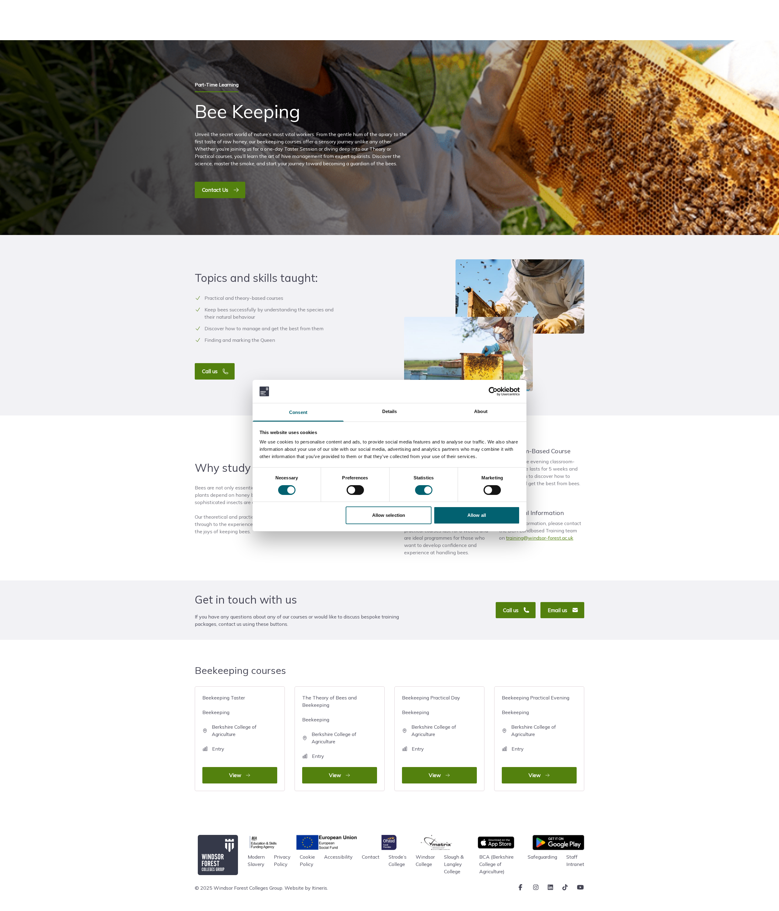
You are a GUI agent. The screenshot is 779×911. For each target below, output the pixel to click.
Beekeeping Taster (229, 736)
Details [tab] (389, 411)
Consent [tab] (298, 412)
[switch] (355, 490)
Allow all (476, 515)
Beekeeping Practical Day (431, 736)
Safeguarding (542, 857)
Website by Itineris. (306, 888)
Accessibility (338, 857)
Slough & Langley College (454, 864)
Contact (370, 857)
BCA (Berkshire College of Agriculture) (496, 864)
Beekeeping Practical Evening (535, 736)
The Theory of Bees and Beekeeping (329, 736)
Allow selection (388, 515)
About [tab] (480, 411)
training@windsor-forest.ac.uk (539, 538)
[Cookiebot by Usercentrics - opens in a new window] (493, 391)
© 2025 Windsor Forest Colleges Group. (239, 888)
